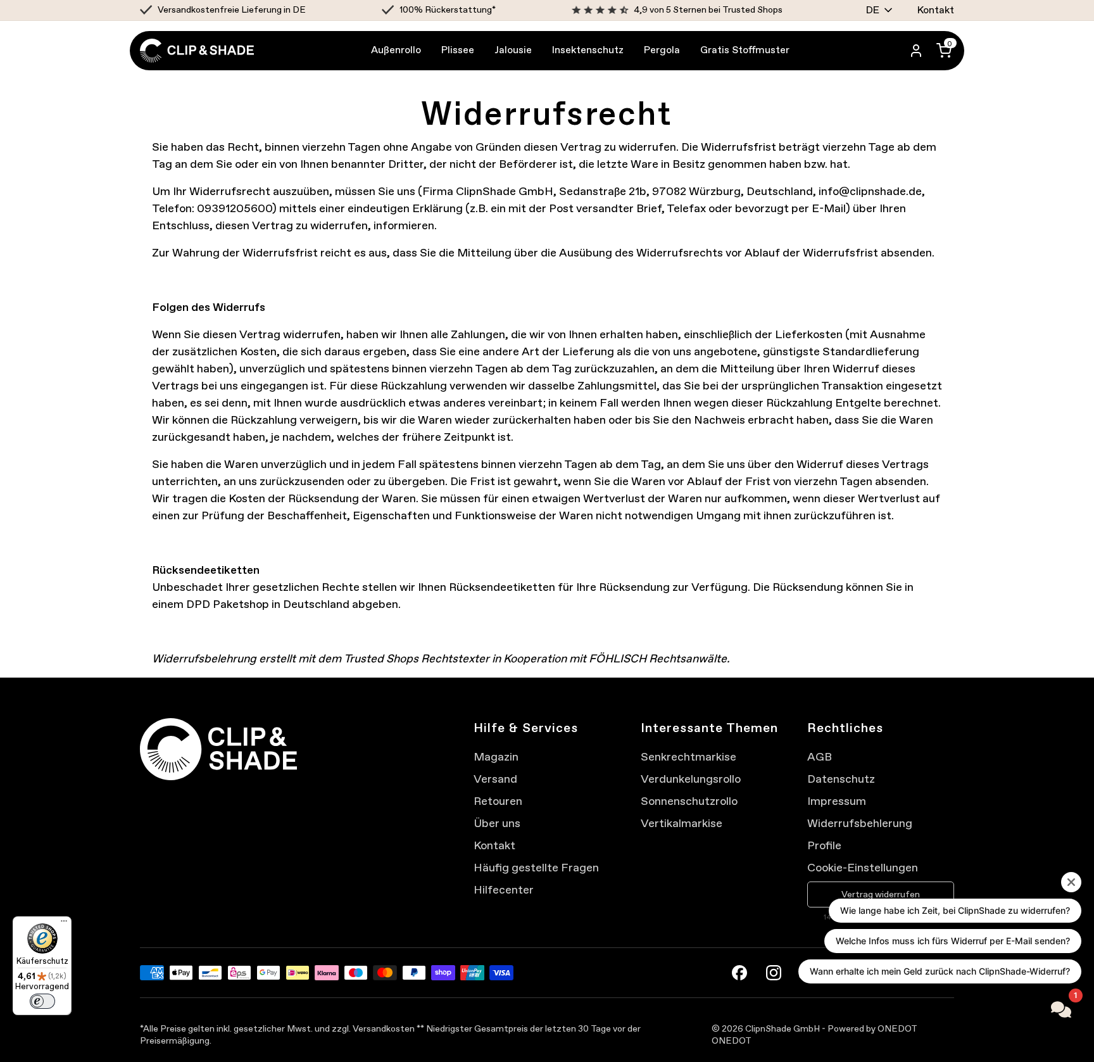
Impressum (836, 801)
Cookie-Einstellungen (862, 868)
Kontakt (935, 10)
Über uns (497, 823)
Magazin (496, 757)
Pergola (662, 50)
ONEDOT (731, 1040)
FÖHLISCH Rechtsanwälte (658, 659)
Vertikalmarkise (681, 823)
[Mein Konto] (916, 51)
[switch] (42, 1001)
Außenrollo (396, 50)
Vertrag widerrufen (880, 894)
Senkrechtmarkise (688, 757)
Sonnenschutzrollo (689, 801)
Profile (824, 845)
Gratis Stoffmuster (744, 50)
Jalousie (513, 50)
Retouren (498, 801)
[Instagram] (773, 972)
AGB (819, 757)
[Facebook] (739, 972)
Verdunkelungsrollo (691, 779)
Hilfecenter (504, 890)
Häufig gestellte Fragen (536, 868)
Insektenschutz (588, 50)
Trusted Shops (381, 659)
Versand (495, 779)
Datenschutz (841, 779)
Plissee (457, 50)
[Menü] (64, 924)
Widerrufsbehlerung (859, 823)
